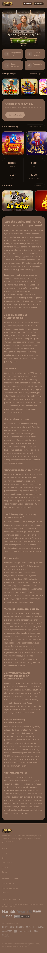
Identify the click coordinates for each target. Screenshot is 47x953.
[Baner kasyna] (23, 28)
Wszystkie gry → (36, 74)
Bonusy (5, 867)
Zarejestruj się (15, 115)
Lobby (4, 853)
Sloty (4, 858)
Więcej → (39, 186)
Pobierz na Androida (10, 888)
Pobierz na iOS (8, 883)
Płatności (6, 893)
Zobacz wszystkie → (35, 126)
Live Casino (6, 862)
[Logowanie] (27, 3)
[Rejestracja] (38, 3)
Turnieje (5, 872)
